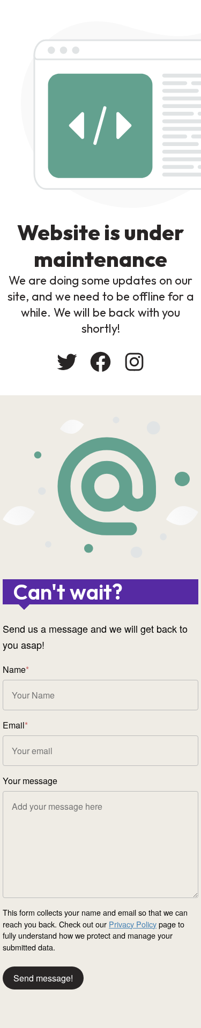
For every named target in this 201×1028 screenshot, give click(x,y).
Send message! (43, 978)
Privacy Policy (133, 924)
